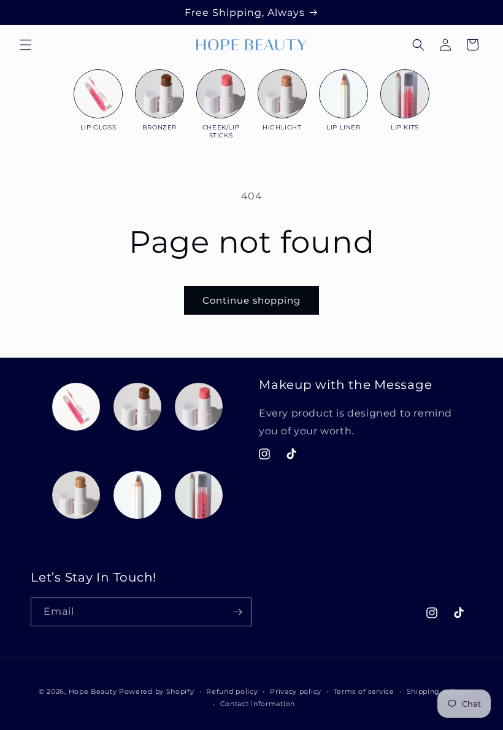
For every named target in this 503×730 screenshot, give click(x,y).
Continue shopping (251, 300)
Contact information (257, 703)
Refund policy (232, 691)
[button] (25, 44)
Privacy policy (295, 691)
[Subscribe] (237, 611)
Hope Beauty (93, 691)
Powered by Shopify (156, 691)
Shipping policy (436, 691)
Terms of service (364, 691)
